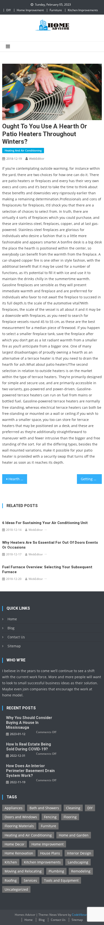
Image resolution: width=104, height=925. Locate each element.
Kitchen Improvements (83, 10)
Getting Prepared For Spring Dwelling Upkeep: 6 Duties (91, 479)
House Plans (50, 853)
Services (30, 880)
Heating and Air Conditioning (23, 150)
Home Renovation (19, 853)
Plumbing (56, 871)
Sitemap (14, 646)
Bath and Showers (44, 808)
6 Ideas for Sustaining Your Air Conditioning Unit (45, 523)
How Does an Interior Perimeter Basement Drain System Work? (30, 771)
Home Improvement (30, 10)
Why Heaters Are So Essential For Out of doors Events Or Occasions (50, 545)
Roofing (11, 880)
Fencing (50, 817)
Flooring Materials (19, 826)
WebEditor (36, 158)
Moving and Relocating (23, 871)
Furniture (56, 10)
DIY (8, 10)
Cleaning (73, 808)
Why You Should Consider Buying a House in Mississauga (29, 722)
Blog (11, 628)
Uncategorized (16, 889)
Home (12, 619)
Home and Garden (74, 835)
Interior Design (79, 853)
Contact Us (16, 637)
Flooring (70, 817)
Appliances (13, 808)
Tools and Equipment (61, 880)
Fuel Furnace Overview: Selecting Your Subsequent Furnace (47, 569)
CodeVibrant (80, 915)
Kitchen (11, 862)
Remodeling (80, 871)
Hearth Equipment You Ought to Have (17, 479)
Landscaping (78, 862)
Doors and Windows (21, 817)
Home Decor (14, 844)
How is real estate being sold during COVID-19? (28, 746)
